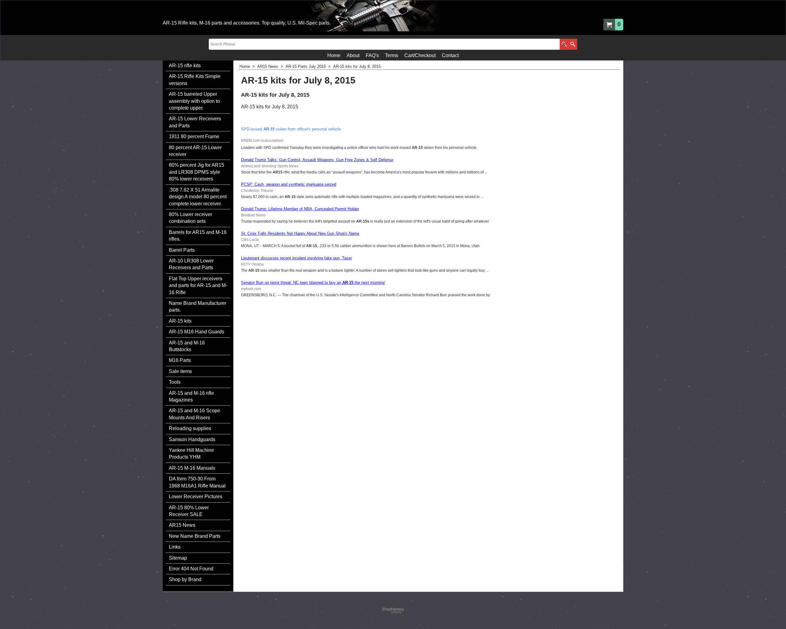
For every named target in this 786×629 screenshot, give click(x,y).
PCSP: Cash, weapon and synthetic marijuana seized (288, 184)
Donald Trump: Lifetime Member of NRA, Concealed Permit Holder (300, 209)
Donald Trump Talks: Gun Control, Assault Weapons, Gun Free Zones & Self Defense (317, 159)
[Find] (572, 44)
